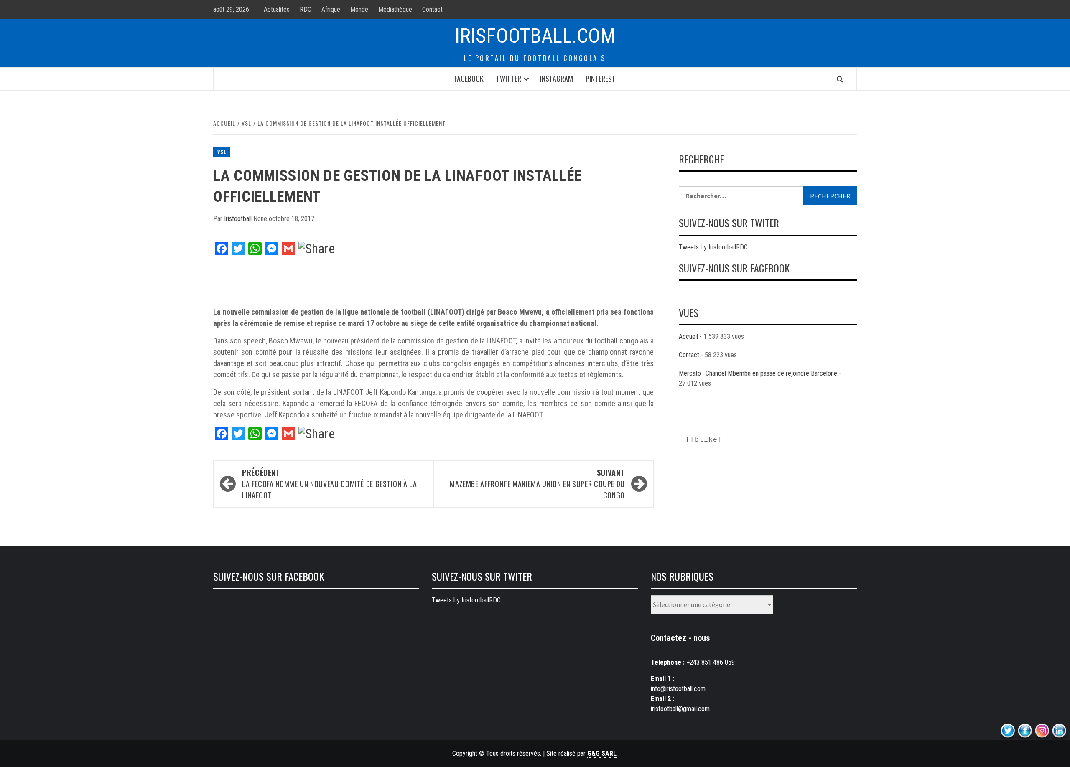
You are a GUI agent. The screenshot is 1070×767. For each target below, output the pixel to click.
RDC (305, 9)
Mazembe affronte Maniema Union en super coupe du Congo (537, 483)
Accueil (688, 336)
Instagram (556, 78)
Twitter (508, 78)
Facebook (469, 78)
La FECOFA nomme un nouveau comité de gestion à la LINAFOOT (329, 483)
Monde (359, 9)
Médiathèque (395, 9)
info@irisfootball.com (678, 689)
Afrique (330, 9)
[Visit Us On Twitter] (1007, 731)
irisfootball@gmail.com (680, 709)
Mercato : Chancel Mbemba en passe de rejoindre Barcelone (758, 373)
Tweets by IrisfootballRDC (713, 247)
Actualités (277, 9)
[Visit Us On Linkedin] (1058, 731)
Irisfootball (238, 219)
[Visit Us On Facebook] (1024, 731)
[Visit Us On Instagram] (1041, 731)
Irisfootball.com (535, 36)
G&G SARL (602, 753)
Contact (432, 9)
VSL (221, 151)
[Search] (840, 79)
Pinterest (601, 78)
